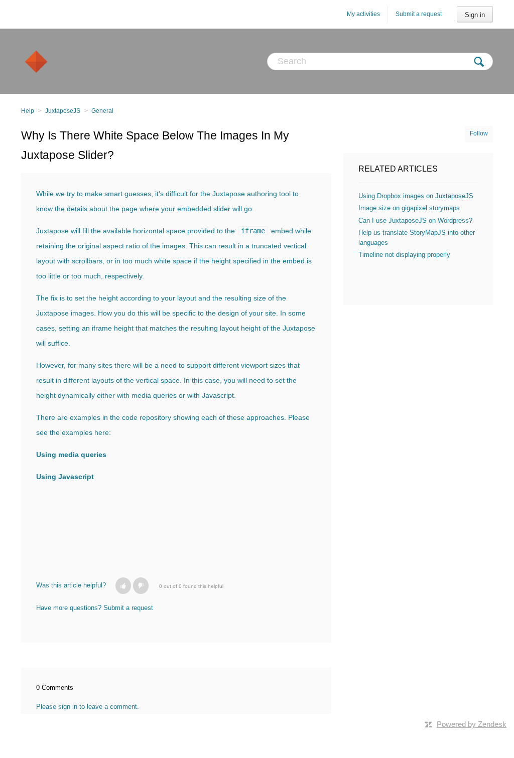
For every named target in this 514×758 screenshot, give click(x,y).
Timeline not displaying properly (404, 254)
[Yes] (123, 585)
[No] (141, 585)
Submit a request (419, 14)
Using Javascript (65, 477)
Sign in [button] (475, 15)
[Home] (36, 61)
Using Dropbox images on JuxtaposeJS (415, 196)
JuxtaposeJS (62, 110)
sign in (67, 706)
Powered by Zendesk (471, 724)
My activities (363, 14)
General (102, 110)
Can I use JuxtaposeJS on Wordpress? (415, 220)
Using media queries (71, 454)
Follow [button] (479, 133)
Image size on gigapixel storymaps (409, 208)
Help (27, 110)
